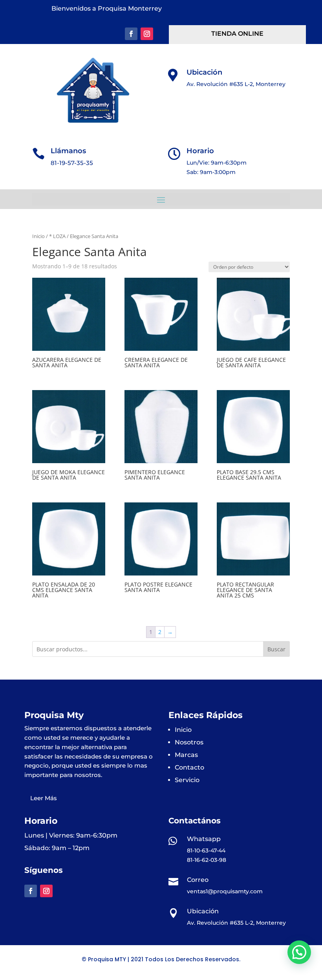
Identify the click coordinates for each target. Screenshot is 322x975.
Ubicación (204, 72)
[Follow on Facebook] (131, 33)
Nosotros (189, 742)
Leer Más (43, 798)
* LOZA (57, 236)
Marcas (186, 755)
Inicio (38, 236)
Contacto (189, 767)
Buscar (276, 649)
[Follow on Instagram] (147, 33)
